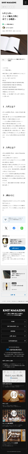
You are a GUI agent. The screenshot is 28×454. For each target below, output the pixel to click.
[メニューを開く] (25, 2)
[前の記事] (9, 7)
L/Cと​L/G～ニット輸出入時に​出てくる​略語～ (16, 59)
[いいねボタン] (5, 220)
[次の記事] (13, 7)
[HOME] (9, 2)
